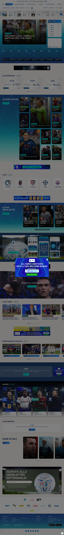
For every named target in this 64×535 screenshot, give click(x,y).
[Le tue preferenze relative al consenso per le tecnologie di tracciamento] (62, 533)
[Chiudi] (47, 259)
